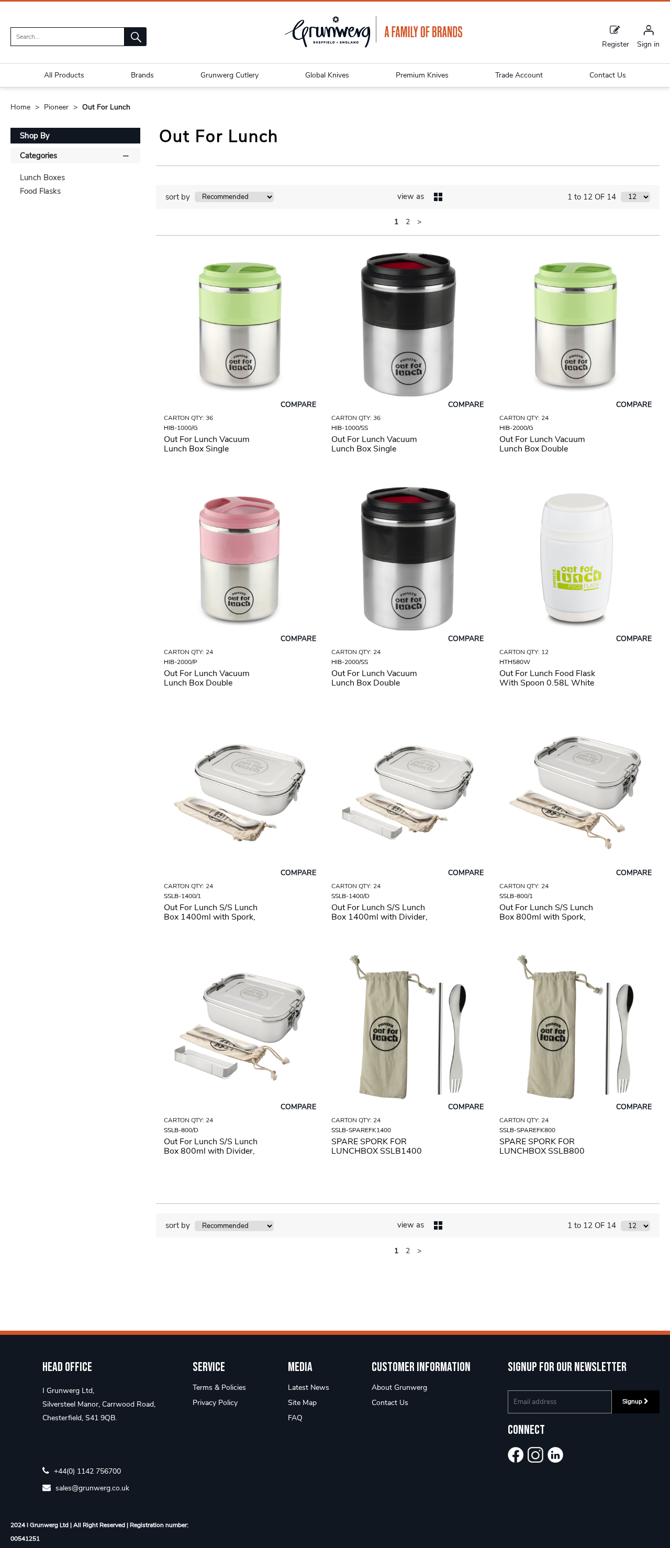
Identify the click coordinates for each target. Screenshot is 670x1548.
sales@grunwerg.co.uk (91, 1487)
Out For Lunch (106, 107)
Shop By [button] (35, 135)
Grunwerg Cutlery (229, 75)
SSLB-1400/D (350, 896)
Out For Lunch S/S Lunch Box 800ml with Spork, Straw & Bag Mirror (546, 917)
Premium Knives (422, 75)
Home (21, 107)
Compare (298, 405)
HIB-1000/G (181, 428)
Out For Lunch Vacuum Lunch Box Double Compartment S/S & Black (380, 683)
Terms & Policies (219, 1387)
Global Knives (327, 75)
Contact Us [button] (607, 75)
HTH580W (514, 662)
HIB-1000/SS (349, 428)
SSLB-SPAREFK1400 (361, 1130)
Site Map (302, 1403)
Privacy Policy (215, 1403)
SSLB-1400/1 (182, 896)
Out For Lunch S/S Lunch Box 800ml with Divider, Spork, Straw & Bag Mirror (213, 1151)
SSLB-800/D (181, 1130)
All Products (64, 75)
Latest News (308, 1387)
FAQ (295, 1418)
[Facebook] (515, 1455)
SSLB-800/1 (516, 896)
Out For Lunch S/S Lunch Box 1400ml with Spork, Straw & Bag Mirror (211, 917)
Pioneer (57, 107)
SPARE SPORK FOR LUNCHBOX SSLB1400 (376, 1146)
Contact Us (390, 1403)
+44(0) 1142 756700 (86, 1470)
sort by (177, 197)
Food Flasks (40, 191)
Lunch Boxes (42, 177)
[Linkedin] (555, 1455)
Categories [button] (38, 155)
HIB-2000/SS (349, 662)
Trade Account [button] (519, 75)
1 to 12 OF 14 (591, 197)
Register (615, 43)
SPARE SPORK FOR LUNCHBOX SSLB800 (542, 1146)
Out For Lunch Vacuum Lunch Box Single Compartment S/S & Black (380, 449)
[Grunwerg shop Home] (373, 45)
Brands (142, 75)
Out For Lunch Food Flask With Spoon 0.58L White (547, 678)
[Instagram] (535, 1455)
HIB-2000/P (180, 662)
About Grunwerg (399, 1387)
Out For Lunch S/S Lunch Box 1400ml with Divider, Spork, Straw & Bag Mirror (380, 917)
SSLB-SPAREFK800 (527, 1130)
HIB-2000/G (516, 428)
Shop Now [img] (240, 475)
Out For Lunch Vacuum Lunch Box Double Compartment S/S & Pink (210, 683)
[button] (136, 36)
